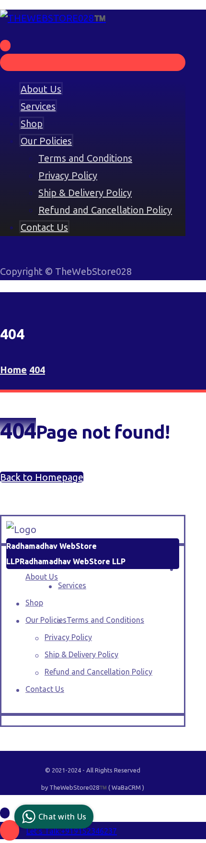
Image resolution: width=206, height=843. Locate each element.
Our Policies (46, 620)
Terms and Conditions (105, 620)
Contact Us (44, 689)
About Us (41, 576)
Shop (34, 602)
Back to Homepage (41, 477)
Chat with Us (62, 816)
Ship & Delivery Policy (81, 654)
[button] (10, 728)
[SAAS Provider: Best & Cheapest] (53, 18)
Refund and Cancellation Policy (98, 671)
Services (72, 585)
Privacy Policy (68, 637)
